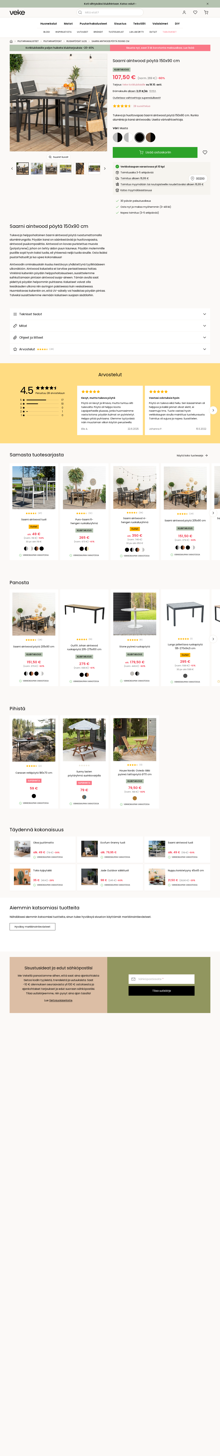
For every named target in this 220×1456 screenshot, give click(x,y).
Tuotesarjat (116, 31)
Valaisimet (160, 24)
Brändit (98, 31)
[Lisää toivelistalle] (205, 152)
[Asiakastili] (184, 12)
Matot (68, 24)
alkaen (138, 91)
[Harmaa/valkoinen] (128, 137)
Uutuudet (82, 31)
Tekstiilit (139, 24)
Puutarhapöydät (52, 41)
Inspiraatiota (64, 31)
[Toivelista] (195, 12)
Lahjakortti (136, 31)
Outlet (153, 31)
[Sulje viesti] (207, 4)
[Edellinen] (17, 103)
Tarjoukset (170, 31)
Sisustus (120, 24)
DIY (177, 24)
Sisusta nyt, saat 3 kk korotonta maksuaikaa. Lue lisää (160, 48)
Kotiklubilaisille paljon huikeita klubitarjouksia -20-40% (60, 48)
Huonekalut (48, 24)
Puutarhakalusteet (93, 24)
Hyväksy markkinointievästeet (32, 926)
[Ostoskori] (206, 12)
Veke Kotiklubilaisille (133, 84)
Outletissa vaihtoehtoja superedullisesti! (137, 98)
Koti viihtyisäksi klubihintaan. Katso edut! (109, 4)
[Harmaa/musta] (117, 137)
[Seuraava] (100, 103)
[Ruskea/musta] (150, 137)
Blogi (46, 31)
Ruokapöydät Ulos (77, 41)
